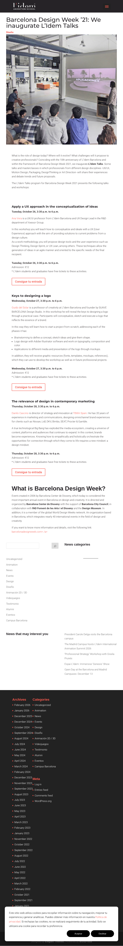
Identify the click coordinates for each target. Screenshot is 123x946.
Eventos (10, 614)
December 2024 (23, 721)
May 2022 (19, 872)
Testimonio (12, 603)
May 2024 (19, 755)
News (9, 570)
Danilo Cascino (20, 413)
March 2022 (21, 883)
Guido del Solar (20, 307)
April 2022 (20, 878)
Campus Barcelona (16, 620)
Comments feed (44, 795)
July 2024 (19, 744)
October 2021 (21, 894)
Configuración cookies (54, 933)
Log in (38, 784)
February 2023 (22, 827)
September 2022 (23, 850)
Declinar (102, 933)
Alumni (10, 609)
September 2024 (23, 732)
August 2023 (21, 794)
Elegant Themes (54, 941)
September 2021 (23, 900)
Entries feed (41, 789)
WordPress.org (43, 801)
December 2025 (23, 716)
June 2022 (20, 866)
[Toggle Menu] (107, 7)
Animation (12, 564)
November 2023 (23, 783)
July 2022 (19, 861)
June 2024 (20, 749)
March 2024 (21, 766)
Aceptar (78, 933)
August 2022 (21, 855)
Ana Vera (17, 218)
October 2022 (21, 844)
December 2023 (23, 777)
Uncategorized (14, 558)
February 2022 (22, 889)
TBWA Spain (80, 413)
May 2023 (19, 811)
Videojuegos (13, 598)
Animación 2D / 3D (16, 592)
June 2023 (20, 805)
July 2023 (19, 799)
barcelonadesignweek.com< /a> (29, 531)
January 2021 (21, 905)
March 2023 (21, 822)
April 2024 (20, 760)
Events (10, 575)
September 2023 (23, 788)
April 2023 (20, 816)
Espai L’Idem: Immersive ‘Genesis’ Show (87, 663)
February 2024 (22, 771)
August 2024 (21, 738)
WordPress (85, 941)
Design (10, 581)
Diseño (10, 32)
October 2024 (21, 727)
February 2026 (22, 704)
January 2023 (21, 833)
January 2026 (21, 710)
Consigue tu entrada (28, 281)
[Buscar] (55, 546)
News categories (77, 544)
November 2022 (23, 838)
